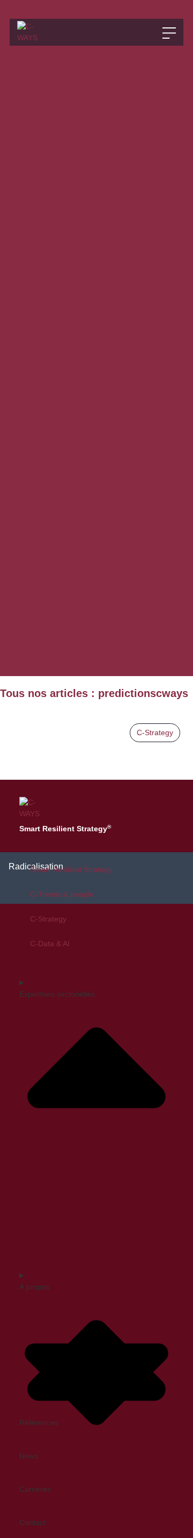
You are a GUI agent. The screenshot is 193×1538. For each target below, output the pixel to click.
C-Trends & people (62, 894)
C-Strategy (155, 732)
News (28, 1456)
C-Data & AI (50, 943)
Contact (32, 1522)
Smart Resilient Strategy (71, 869)
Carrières (35, 1489)
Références (38, 1422)
